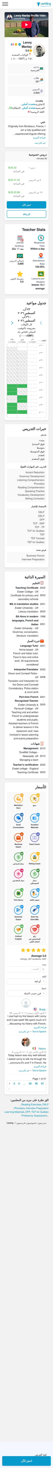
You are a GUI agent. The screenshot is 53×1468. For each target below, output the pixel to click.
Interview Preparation (37, 1108)
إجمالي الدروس (17, 260)
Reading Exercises (31, 1104)
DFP (27, 1112)
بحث (44, 964)
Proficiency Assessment (34, 1115)
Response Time (39, 244)
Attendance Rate (39, 262)
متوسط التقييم (17, 278)
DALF (45, 1104)
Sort (44, 988)
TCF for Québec (40, 1112)
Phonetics (19, 1108)
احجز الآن (26, 1461)
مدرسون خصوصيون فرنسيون (31, 1123)
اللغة (44, 976)
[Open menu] (5, 4)
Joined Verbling (19, 244)
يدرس (36, 66)
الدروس (35, 89)
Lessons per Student (38, 280)
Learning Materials (14, 1112)
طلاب (36, 78)
